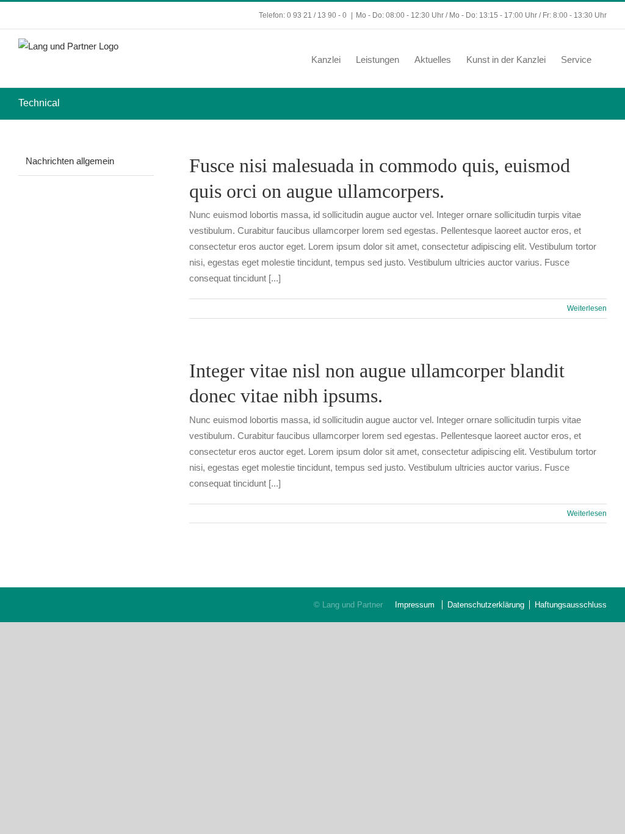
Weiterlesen (587, 308)
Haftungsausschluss (571, 604)
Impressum (415, 604)
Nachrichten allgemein (70, 161)
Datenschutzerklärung (485, 604)
